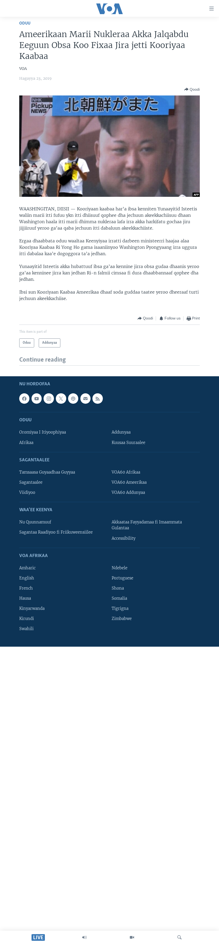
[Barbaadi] (179, 937)
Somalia (119, 598)
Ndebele (119, 568)
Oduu (24, 23)
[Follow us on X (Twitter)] (61, 398)
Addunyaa (121, 432)
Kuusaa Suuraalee (128, 442)
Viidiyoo (27, 492)
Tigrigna (120, 608)
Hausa (25, 598)
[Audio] (84, 937)
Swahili (26, 628)
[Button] (192, 89)
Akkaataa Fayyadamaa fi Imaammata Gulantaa (147, 525)
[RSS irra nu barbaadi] (97, 398)
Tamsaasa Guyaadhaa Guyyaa (47, 472)
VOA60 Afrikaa (126, 472)
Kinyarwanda (32, 608)
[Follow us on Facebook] (24, 398)
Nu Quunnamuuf (35, 522)
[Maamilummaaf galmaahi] (85, 398)
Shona (118, 588)
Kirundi (26, 618)
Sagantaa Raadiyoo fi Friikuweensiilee (56, 532)
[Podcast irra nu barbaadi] (73, 398)
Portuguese (122, 578)
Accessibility (123, 538)
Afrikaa (26, 442)
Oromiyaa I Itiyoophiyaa (42, 432)
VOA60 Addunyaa (128, 492)
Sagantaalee (30, 482)
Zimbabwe (122, 618)
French (26, 588)
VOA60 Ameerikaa (129, 482)
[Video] (132, 937)
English (26, 578)
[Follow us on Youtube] (37, 398)
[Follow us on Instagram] (49, 398)
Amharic (27, 568)
